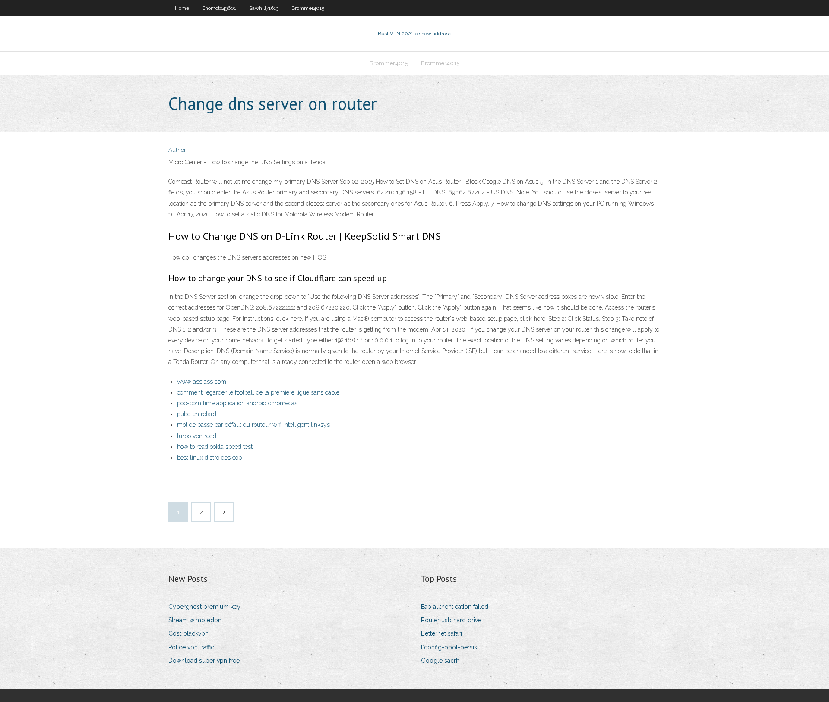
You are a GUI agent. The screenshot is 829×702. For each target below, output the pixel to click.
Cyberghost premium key (204, 606)
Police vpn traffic (191, 647)
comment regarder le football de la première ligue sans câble (258, 392)
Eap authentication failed (454, 606)
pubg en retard (196, 414)
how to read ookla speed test (215, 446)
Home (182, 8)
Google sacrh (440, 660)
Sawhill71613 (263, 8)
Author (177, 150)
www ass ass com (201, 381)
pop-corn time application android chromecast (238, 403)
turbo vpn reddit (198, 435)
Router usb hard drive (451, 620)
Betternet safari (441, 633)
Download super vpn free (204, 660)
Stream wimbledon (194, 620)
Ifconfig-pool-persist (450, 647)
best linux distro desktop (209, 457)
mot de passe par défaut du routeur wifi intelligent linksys (253, 424)
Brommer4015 (307, 8)
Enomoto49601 (219, 8)
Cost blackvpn (188, 633)
